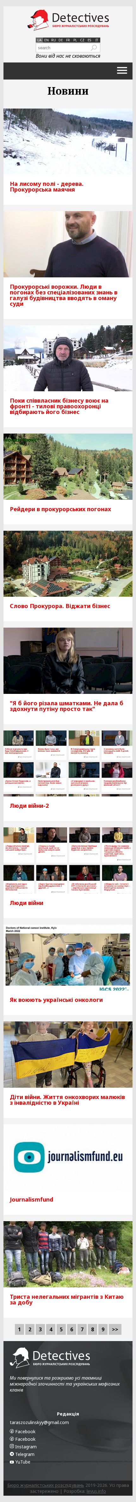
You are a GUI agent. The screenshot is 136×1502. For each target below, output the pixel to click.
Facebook (24, 1431)
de (61, 40)
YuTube (22, 1462)
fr (68, 40)
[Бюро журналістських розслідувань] (68, 20)
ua (39, 40)
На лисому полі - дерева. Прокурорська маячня (46, 186)
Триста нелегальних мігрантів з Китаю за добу (67, 1299)
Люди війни (26, 903)
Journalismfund (31, 1199)
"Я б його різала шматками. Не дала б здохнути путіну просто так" (66, 706)
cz (82, 40)
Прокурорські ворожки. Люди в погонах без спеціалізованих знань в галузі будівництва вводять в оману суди (63, 295)
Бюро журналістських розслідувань (45, 1485)
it (97, 40)
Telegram (24, 1454)
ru (53, 40)
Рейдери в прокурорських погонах (60, 509)
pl (75, 40)
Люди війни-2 (29, 805)
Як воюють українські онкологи (56, 999)
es (89, 40)
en (46, 40)
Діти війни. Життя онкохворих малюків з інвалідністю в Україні (67, 1099)
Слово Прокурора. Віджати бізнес (60, 606)
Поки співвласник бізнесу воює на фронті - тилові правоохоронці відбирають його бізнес (59, 406)
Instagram (25, 1447)
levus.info (96, 1491)
